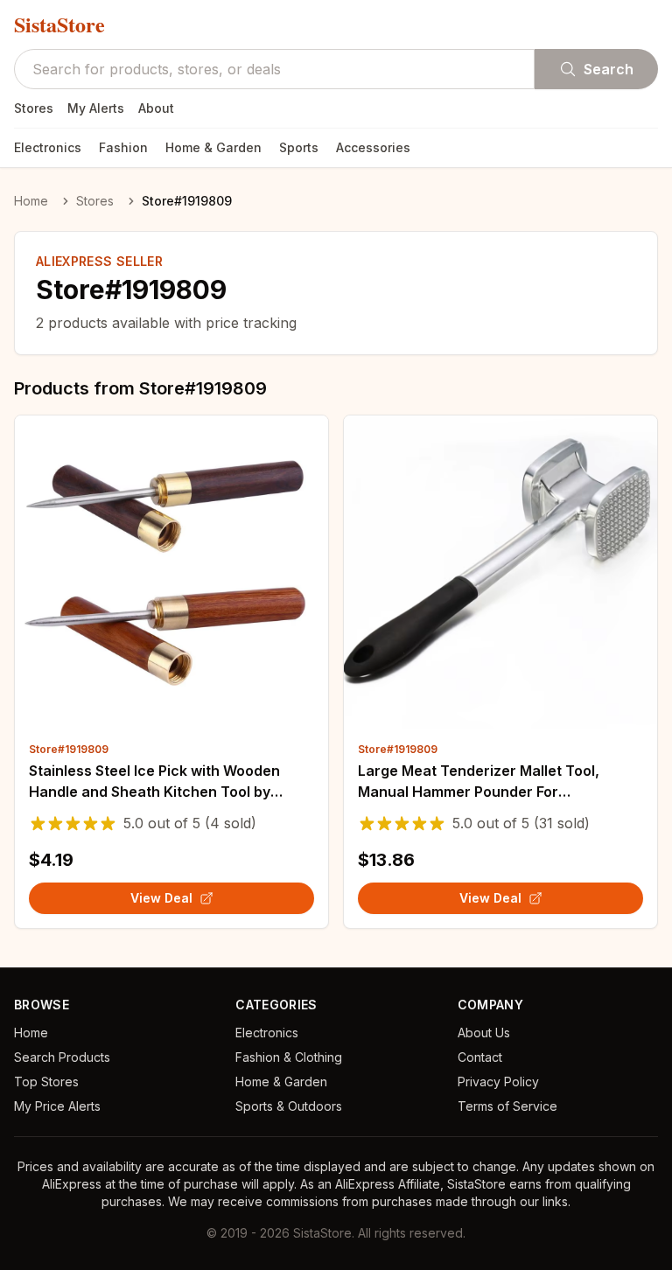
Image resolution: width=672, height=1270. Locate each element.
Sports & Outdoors (288, 1106)
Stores (33, 108)
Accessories (373, 147)
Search (609, 69)
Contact (480, 1057)
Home (31, 200)
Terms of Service (507, 1106)
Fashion (123, 147)
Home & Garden (213, 147)
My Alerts (95, 108)
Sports (298, 147)
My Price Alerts (57, 1106)
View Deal (161, 897)
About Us (484, 1032)
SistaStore (59, 24)
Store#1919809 (68, 749)
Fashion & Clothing (288, 1057)
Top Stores (46, 1081)
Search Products (62, 1057)
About (156, 108)
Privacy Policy (498, 1081)
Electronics (47, 147)
